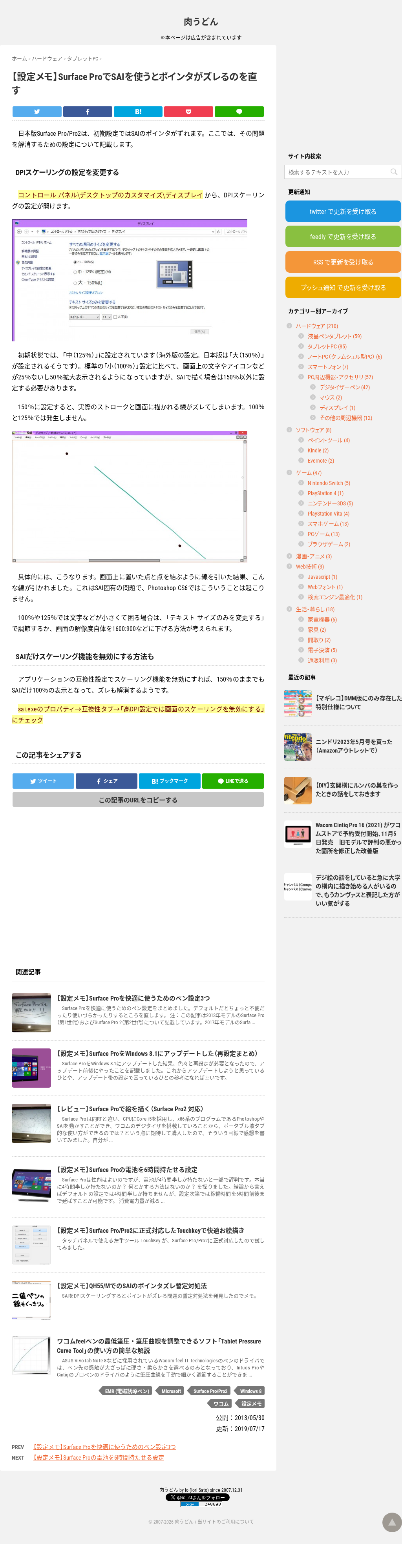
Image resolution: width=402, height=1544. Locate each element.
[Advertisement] (343, 94)
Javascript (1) (322, 576)
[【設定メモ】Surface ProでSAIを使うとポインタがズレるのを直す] (138, 111)
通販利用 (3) (322, 660)
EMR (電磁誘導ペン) (127, 1391)
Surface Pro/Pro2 (211, 1391)
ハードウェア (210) (317, 326)
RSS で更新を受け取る (343, 261)
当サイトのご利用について (225, 1521)
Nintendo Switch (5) (329, 483)
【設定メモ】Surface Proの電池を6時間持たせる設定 (98, 1457)
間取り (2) (319, 639)
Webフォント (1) (325, 587)
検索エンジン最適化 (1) (335, 597)
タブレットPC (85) (327, 346)
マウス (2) (331, 397)
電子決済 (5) (322, 650)
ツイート (47, 780)
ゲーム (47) (309, 472)
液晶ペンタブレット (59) (335, 336)
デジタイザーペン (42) (345, 387)
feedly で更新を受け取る (343, 236)
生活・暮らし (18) (315, 609)
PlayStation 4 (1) (326, 493)
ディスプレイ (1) (337, 407)
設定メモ (251, 1403)
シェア (111, 780)
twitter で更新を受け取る (343, 211)
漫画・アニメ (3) (314, 556)
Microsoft (171, 1391)
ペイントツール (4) (329, 440)
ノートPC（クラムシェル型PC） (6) (345, 356)
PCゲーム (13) (324, 534)
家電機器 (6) (322, 619)
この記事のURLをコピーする (138, 799)
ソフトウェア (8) (313, 430)
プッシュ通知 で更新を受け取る (343, 287)
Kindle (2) (318, 450)
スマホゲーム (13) (328, 523)
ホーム (19, 58)
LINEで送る (237, 780)
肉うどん (201, 21)
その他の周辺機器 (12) (346, 417)
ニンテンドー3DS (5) (330, 503)
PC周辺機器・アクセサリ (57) (340, 377)
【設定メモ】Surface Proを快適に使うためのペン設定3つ (104, 1446)
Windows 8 (251, 1391)
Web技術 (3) (310, 566)
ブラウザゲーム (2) (329, 544)
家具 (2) (317, 629)
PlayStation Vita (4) (328, 513)
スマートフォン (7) (328, 366)
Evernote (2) (321, 460)
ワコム (221, 1403)
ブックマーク (174, 780)
